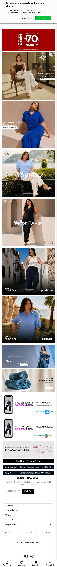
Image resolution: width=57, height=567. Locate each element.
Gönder (28, 491)
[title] (28, 40)
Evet (43, 18)
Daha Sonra (26, 18)
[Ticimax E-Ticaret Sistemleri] (28, 557)
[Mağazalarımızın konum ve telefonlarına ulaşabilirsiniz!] (28, 449)
